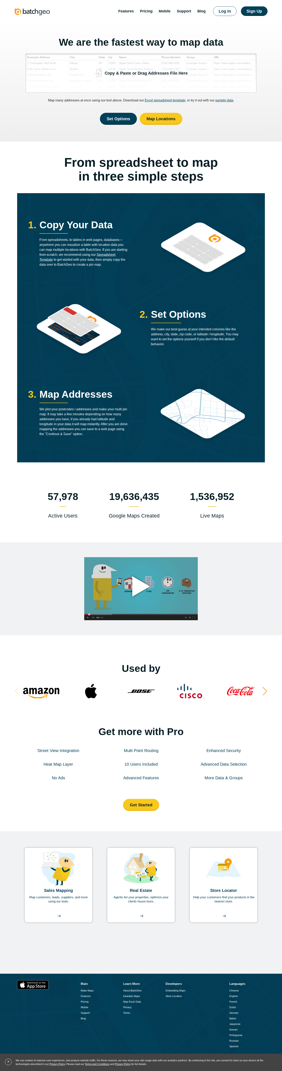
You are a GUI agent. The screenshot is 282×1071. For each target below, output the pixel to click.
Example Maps (131, 996)
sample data (224, 100)
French (233, 1001)
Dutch (232, 1007)
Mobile (165, 11)
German (233, 1012)
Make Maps (87, 990)
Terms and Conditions (97, 1064)
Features (126, 11)
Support (184, 11)
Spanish (234, 1046)
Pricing (146, 11)
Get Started (141, 805)
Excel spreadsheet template (165, 100)
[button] (265, 691)
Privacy (127, 1007)
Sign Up (254, 11)
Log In (225, 11)
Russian (234, 1040)
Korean (233, 1029)
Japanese (235, 1024)
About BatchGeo (132, 990)
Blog (83, 1018)
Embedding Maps (175, 990)
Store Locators (174, 996)
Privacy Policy (57, 1064)
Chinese (234, 990)
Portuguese (235, 1035)
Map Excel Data (132, 1001)
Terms (126, 1012)
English (233, 996)
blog (201, 11)
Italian (232, 1018)
